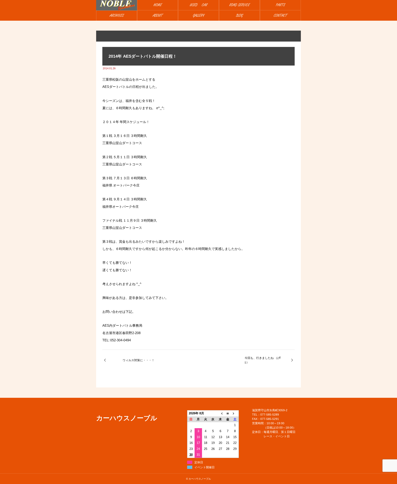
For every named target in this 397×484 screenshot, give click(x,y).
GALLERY (198, 15)
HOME (158, 5)
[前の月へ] (220, 413)
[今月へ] (227, 413)
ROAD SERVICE (239, 5)
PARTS (280, 5)
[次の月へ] (235, 413)
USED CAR (198, 5)
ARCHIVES (117, 15)
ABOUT (158, 15)
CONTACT (280, 15)
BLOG (239, 15)
